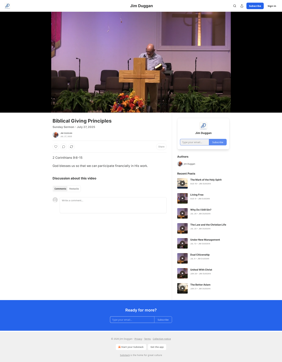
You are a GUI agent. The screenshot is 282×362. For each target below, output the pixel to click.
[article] (203, 183)
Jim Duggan (66, 133)
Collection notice (162, 338)
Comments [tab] (60, 188)
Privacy (138, 338)
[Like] (56, 146)
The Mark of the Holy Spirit (206, 179)
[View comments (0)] (238, 62)
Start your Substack (132, 346)
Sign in (272, 5)
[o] (182, 183)
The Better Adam (200, 284)
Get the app (157, 346)
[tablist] (67, 188)
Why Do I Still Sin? (200, 209)
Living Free (197, 194)
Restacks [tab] (74, 188)
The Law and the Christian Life (208, 224)
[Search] (234, 6)
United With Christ (201, 269)
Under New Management (205, 239)
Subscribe (255, 5)
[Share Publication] (242, 6)
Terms (147, 338)
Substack (125, 355)
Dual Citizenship (200, 254)
